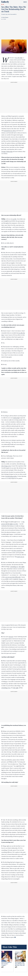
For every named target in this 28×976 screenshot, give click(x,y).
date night (15, 688)
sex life (14, 219)
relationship (16, 418)
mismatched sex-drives (10, 131)
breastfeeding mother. (11, 476)
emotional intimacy (18, 70)
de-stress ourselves (17, 550)
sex (23, 74)
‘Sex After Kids (18, 58)
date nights (9, 72)
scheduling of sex (6, 688)
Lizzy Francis (5, 17)
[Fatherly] (5, 2)
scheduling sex (14, 566)
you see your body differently (13, 577)
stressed (11, 636)
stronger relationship (6, 151)
